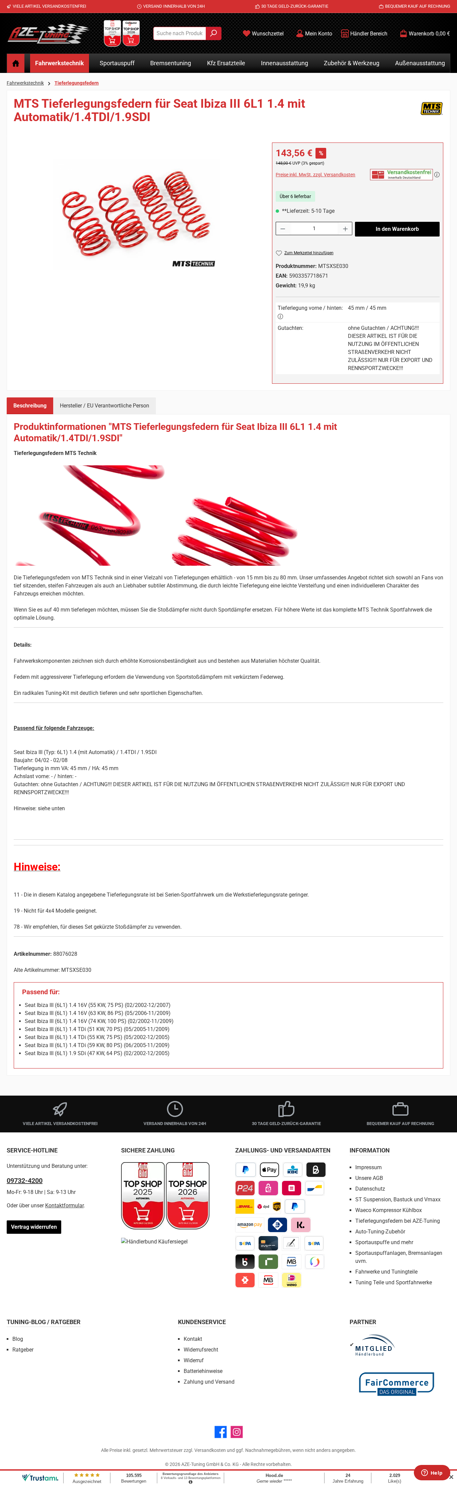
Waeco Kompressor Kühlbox (388, 1210)
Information (370, 1150)
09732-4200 (24, 1181)
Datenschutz (370, 1189)
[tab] (30, 405)
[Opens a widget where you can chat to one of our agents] (432, 1473)
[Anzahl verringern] (283, 228)
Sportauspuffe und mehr (384, 1242)
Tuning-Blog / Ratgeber (44, 1321)
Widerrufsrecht (201, 1350)
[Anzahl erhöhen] (346, 228)
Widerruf (194, 1360)
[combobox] (179, 33)
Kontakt (193, 1339)
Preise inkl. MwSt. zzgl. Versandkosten (315, 174)
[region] (136, 214)
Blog (17, 1339)
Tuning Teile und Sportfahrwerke (393, 1282)
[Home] (15, 63)
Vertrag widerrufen (34, 1227)
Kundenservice (202, 1321)
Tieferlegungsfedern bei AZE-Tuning (397, 1221)
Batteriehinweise (203, 1371)
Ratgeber (22, 1350)
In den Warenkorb (397, 229)
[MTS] (431, 113)
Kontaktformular (64, 1205)
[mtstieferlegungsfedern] (136, 214)
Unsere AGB (369, 1178)
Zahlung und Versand (209, 1382)
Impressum (368, 1167)
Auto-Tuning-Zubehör (380, 1231)
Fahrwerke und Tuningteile (386, 1272)
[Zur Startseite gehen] (48, 33)
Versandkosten (210, 1450)
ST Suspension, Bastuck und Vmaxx (398, 1199)
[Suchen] (213, 33)
